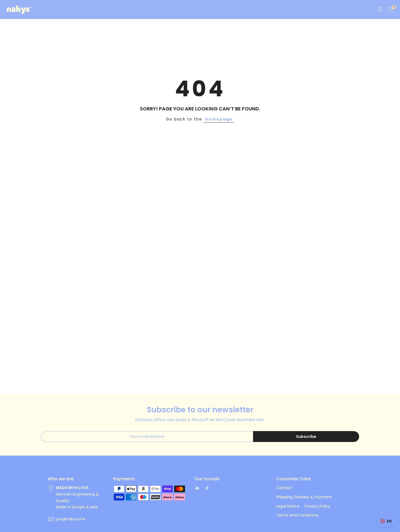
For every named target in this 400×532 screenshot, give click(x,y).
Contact (284, 487)
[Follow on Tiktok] (207, 488)
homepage (219, 119)
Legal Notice (287, 506)
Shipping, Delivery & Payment (304, 497)
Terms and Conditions (297, 515)
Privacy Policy (317, 506)
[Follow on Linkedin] (197, 488)
